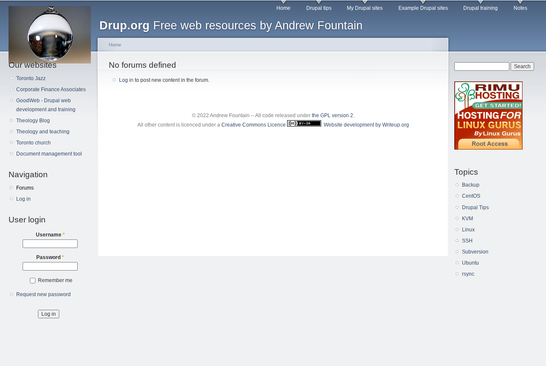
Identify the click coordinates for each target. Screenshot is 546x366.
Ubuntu (470, 263)
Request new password (43, 294)
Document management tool (49, 154)
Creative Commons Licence (254, 125)
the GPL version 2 (332, 115)
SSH (467, 241)
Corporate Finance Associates (51, 89)
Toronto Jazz (31, 78)
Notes (520, 8)
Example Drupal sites (423, 8)
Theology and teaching (43, 132)
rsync (468, 274)
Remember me (55, 280)
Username (50, 235)
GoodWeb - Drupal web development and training (46, 105)
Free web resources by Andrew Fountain (231, 25)
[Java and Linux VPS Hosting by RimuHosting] (488, 148)
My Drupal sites (365, 8)
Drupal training (480, 8)
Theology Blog (33, 121)
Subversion (475, 252)
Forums (25, 188)
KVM (467, 219)
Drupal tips (318, 8)
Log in (23, 199)
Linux (468, 230)
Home (283, 8)
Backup (470, 185)
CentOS (471, 196)
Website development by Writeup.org (366, 125)
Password (50, 257)
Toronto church (33, 143)
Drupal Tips (475, 207)
